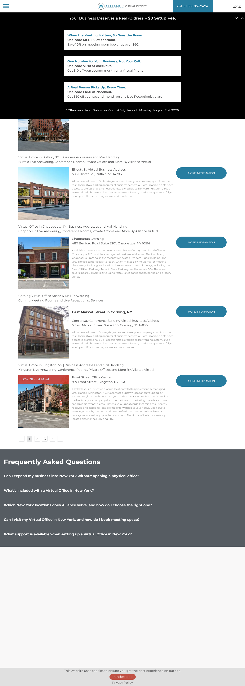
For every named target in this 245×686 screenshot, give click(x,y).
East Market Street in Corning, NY (102, 312)
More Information (201, 173)
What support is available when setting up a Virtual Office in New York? (69, 534)
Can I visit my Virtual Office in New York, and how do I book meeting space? (73, 520)
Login (237, 6)
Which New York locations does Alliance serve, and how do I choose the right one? (79, 505)
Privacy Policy (122, 682)
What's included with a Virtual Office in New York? (50, 490)
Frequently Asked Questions (52, 462)
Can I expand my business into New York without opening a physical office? (73, 476)
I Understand (123, 677)
